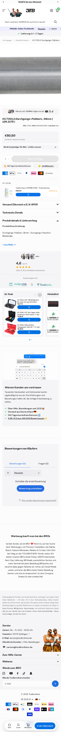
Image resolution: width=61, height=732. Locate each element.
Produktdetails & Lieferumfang (19, 220)
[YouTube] (46, 111)
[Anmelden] (51, 10)
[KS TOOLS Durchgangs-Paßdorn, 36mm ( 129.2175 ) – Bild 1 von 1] (30, 74)
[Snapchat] (30, 673)
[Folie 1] (29, 339)
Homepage (7, 40)
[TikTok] (52, 111)
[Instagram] (50, 111)
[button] (28, 194)
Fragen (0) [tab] (43, 463)
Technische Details (12, 212)
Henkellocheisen (22, 40)
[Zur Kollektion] (40, 295)
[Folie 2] (31, 339)
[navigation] (3, 2)
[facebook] (17, 673)
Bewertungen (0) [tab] (17, 463)
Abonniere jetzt (55, 683)
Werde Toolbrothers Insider (16, 677)
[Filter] (8, 473)
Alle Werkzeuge (4, 10)
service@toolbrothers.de (19, 647)
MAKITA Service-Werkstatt (29, 2)
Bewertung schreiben (30, 488)
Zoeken (55, 22)
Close (30, 655)
